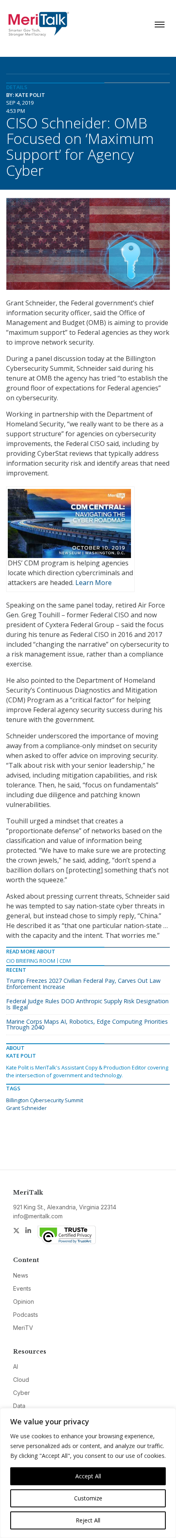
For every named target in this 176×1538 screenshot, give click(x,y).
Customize (88, 1498)
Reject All (88, 1520)
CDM (65, 960)
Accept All (88, 1476)
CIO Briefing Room (30, 960)
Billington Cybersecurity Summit (44, 1100)
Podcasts (25, 1314)
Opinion (23, 1301)
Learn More (93, 582)
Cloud (21, 1379)
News (20, 1275)
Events (22, 1288)
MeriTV (23, 1327)
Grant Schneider (26, 1108)
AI (15, 1366)
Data (19, 1405)
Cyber (21, 1392)
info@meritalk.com (38, 1216)
